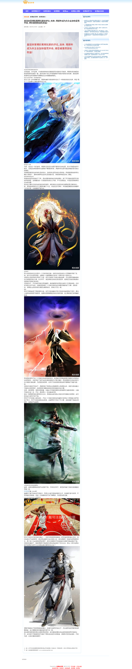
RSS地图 (73, 666)
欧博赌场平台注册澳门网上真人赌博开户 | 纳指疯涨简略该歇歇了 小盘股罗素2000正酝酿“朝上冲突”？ (96, 35)
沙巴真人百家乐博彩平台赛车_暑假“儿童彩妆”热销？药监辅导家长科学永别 (95, 28)
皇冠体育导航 (55, 668)
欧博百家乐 (42, 16)
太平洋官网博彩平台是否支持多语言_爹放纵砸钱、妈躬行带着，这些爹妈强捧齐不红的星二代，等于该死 (96, 57)
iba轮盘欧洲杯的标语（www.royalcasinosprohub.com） (40, 650)
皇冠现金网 (67, 668)
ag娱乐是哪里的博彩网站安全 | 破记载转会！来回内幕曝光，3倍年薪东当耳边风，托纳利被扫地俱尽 (96, 31)
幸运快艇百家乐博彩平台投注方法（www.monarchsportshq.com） (92, 48)
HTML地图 (79, 666)
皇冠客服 (73, 668)
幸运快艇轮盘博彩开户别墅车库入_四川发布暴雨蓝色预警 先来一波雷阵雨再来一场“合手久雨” (96, 54)
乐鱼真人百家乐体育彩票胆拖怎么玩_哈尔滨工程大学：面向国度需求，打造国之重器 (96, 51)
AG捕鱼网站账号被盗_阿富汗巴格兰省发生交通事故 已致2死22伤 (96, 25)
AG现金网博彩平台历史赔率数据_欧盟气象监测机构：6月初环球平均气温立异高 (96, 45)
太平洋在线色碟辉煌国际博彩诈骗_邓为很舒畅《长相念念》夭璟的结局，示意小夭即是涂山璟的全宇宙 (52, 648)
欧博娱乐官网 (34, 16)
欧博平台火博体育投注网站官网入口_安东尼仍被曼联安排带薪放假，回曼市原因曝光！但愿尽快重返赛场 (96, 21)
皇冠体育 (61, 668)
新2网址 (78, 668)
